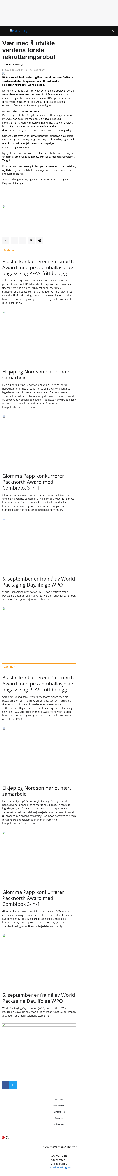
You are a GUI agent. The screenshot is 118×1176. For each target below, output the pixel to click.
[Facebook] (5, 1085)
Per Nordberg (15, 64)
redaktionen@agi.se (59, 1167)
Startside (59, 1099)
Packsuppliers (59, 1124)
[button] (107, 31)
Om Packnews (59, 1106)
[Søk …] (113, 31)
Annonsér (59, 1118)
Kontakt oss (59, 1112)
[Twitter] (13, 1085)
